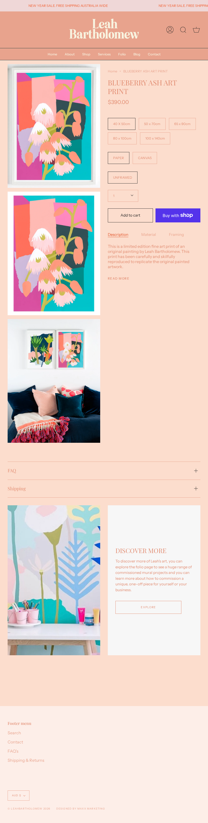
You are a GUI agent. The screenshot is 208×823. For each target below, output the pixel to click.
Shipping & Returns (26, 760)
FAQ (12, 470)
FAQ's (13, 751)
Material (148, 234)
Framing (176, 234)
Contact (15, 741)
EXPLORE (148, 607)
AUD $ (16, 795)
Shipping (17, 488)
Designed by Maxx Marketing (80, 808)
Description (118, 234)
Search (14, 732)
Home (112, 71)
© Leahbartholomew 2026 (29, 808)
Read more (118, 278)
